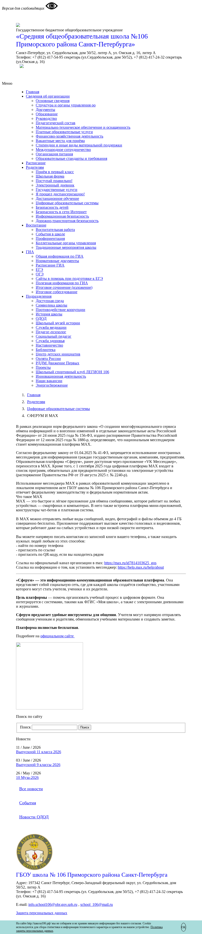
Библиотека (45, 350)
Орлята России (48, 358)
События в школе (50, 234)
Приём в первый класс (55, 172)
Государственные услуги (56, 189)
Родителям (35, 167)
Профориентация (50, 238)
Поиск (25, 727)
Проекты (43, 367)
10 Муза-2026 (27, 777)
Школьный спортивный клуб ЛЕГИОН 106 (72, 372)
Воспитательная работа (55, 230)
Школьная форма (50, 176)
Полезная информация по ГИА (62, 283)
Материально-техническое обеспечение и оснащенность (83, 127)
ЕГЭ (39, 270)
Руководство (46, 118)
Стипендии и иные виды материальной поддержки (79, 145)
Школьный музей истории (58, 323)
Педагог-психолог (51, 332)
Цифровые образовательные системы (67, 203)
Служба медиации (51, 327)
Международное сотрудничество (63, 149)
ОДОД (41, 318)
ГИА (30, 252)
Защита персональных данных (41, 913)
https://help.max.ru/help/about (141, 567)
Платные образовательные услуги (64, 132)
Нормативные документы (57, 261)
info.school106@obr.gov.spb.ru (52, 904)
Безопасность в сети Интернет (61, 212)
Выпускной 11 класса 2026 (38, 752)
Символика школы (51, 305)
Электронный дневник (55, 185)
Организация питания (54, 154)
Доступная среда (50, 301)
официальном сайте (57, 636)
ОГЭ (40, 274)
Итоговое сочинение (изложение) (64, 287)
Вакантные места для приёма (60, 141)
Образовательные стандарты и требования (71, 158)
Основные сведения (52, 101)
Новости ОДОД (34, 816)
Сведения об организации (48, 96)
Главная (32, 92)
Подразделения (38, 296)
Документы (45, 109)
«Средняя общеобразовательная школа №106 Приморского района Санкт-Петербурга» (82, 40)
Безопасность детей (52, 207)
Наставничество (49, 345)
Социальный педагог (53, 336)
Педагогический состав (55, 123)
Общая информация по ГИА (60, 256)
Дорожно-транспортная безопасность (67, 221)
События (27, 802)
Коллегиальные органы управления (66, 243)
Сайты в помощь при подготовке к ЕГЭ (69, 278)
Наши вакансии (49, 381)
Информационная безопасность (62, 216)
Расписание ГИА (50, 265)
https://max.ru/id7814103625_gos (130, 563)
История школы (49, 314)
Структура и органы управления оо (66, 105)
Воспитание (36, 225)
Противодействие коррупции (60, 310)
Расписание (36, 163)
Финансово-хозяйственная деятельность (69, 136)
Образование (47, 114)
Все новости (31, 788)
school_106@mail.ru (96, 904)
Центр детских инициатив (58, 354)
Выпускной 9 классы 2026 (38, 765)
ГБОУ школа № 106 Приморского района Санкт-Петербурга (92, 875)
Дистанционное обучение (57, 198)
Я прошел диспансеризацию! (60, 194)
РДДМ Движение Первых (57, 363)
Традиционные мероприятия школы (66, 247)
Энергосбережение (52, 385)
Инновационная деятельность (61, 376)
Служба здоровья (50, 341)
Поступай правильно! (54, 181)
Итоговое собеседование (56, 292)
